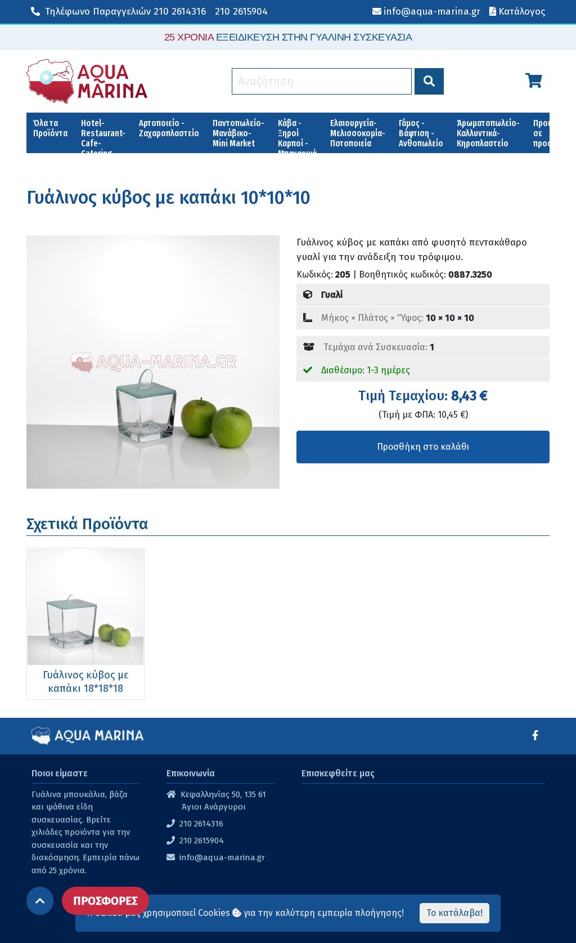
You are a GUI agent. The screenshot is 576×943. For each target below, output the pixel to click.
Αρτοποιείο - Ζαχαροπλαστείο (169, 128)
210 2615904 (241, 11)
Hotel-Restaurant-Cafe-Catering (103, 135)
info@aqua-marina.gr (222, 857)
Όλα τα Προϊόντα (50, 128)
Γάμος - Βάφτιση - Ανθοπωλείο (421, 133)
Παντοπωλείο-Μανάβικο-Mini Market (238, 133)
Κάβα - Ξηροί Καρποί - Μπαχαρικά (297, 135)
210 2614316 (125, 11)
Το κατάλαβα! (454, 913)
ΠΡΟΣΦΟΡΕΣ (105, 901)
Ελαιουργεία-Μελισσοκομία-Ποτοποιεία (357, 133)
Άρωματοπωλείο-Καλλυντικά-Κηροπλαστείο (488, 133)
